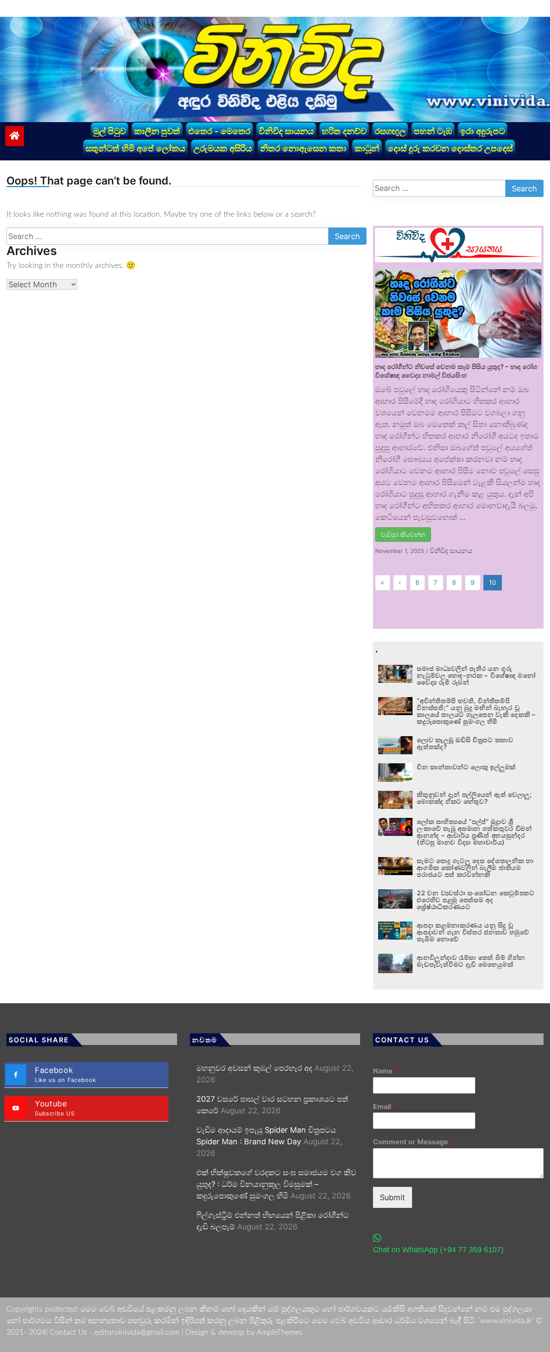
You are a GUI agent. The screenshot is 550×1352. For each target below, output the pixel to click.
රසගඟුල (390, 131)
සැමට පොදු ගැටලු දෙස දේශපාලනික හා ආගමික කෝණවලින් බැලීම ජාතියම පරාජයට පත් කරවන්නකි (475, 868)
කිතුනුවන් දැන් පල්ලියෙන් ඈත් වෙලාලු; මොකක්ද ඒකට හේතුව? (474, 797)
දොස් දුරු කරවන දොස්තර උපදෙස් (450, 148)
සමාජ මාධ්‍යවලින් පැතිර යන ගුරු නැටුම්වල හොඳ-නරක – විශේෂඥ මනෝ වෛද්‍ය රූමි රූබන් (476, 675)
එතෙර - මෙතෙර (219, 131)
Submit (392, 1197)
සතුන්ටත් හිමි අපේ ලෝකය (135, 148)
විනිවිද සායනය (286, 131)
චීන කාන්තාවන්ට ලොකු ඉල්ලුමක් (466, 767)
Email (384, 1106)
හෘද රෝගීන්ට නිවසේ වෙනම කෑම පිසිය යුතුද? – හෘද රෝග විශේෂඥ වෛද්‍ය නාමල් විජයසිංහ (456, 371)
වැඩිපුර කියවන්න (403, 534)
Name (385, 1070)
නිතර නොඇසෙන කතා (303, 148)
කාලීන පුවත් (157, 131)
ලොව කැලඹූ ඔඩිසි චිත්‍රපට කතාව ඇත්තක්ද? (465, 743)
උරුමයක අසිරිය (222, 148)
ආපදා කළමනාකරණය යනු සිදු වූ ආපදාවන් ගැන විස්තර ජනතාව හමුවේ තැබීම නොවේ (473, 932)
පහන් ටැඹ (433, 131)
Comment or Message (413, 1141)
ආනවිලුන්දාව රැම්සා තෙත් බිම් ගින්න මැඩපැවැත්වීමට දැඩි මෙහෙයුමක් (471, 960)
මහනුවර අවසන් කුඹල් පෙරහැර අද (254, 1067)
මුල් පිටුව (109, 131)
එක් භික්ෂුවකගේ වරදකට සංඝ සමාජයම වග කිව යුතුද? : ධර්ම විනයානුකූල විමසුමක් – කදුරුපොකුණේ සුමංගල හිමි (276, 1184)
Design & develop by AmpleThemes (243, 1333)
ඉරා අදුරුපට (482, 131)
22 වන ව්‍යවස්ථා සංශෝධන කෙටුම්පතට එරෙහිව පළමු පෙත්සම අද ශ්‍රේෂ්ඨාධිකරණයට (475, 900)
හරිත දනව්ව (344, 131)
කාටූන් (366, 148)
